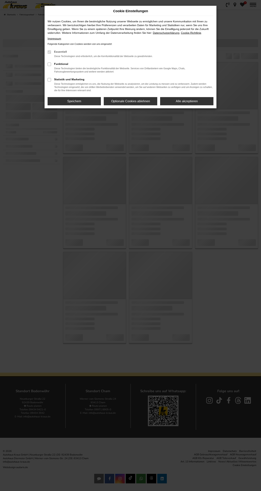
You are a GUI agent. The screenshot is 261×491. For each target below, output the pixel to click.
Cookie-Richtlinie (191, 32)
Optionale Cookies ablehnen (130, 101)
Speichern (74, 101)
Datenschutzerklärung (166, 32)
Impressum (54, 38)
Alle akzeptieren (187, 101)
